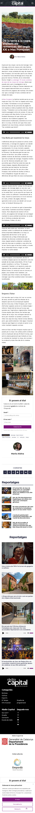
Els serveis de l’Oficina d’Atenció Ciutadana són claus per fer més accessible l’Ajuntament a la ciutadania (16, 628)
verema (14, 437)
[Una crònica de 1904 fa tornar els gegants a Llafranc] (17, 553)
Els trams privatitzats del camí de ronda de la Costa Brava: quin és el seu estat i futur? (23, 508)
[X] (9, 472)
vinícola (22, 437)
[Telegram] (17, 472)
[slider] (29, 132)
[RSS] (18, 717)
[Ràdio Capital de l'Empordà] (17, 3)
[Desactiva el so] (26, 132)
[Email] (21, 472)
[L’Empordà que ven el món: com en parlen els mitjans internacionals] (17, 583)
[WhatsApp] (13, 472)
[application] (17, 132)
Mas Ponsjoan (7, 99)
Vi (17, 437)
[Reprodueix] (4, 132)
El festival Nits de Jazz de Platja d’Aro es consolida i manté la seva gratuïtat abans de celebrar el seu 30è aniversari (22, 491)
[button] (4, 286)
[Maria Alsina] (12, 57)
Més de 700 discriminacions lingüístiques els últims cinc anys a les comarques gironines (22, 500)
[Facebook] (5, 472)
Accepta (17, 800)
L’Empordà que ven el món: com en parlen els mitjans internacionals (17, 597)
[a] (17, 682)
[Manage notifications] (26, 808)
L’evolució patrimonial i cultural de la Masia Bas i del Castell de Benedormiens (22, 516)
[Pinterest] (30, 472)
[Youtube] (18, 725)
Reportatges (9, 37)
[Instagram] (18, 715)
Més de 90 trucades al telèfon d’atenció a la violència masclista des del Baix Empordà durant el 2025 (22, 525)
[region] (17, 798)
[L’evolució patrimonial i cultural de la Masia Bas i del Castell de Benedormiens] (6, 516)
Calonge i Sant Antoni (13, 35)
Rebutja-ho (18, 809)
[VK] (26, 472)
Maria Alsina (21, 56)
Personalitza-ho (17, 804)
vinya (27, 437)
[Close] (33, 784)
